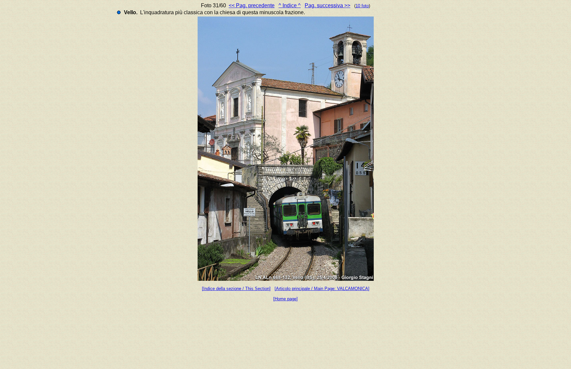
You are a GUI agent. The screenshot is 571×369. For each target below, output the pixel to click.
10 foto (362, 5)
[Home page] (285, 298)
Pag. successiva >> (327, 5)
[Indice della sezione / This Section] (236, 288)
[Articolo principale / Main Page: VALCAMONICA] (322, 288)
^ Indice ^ (290, 5)
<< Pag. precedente (252, 5)
